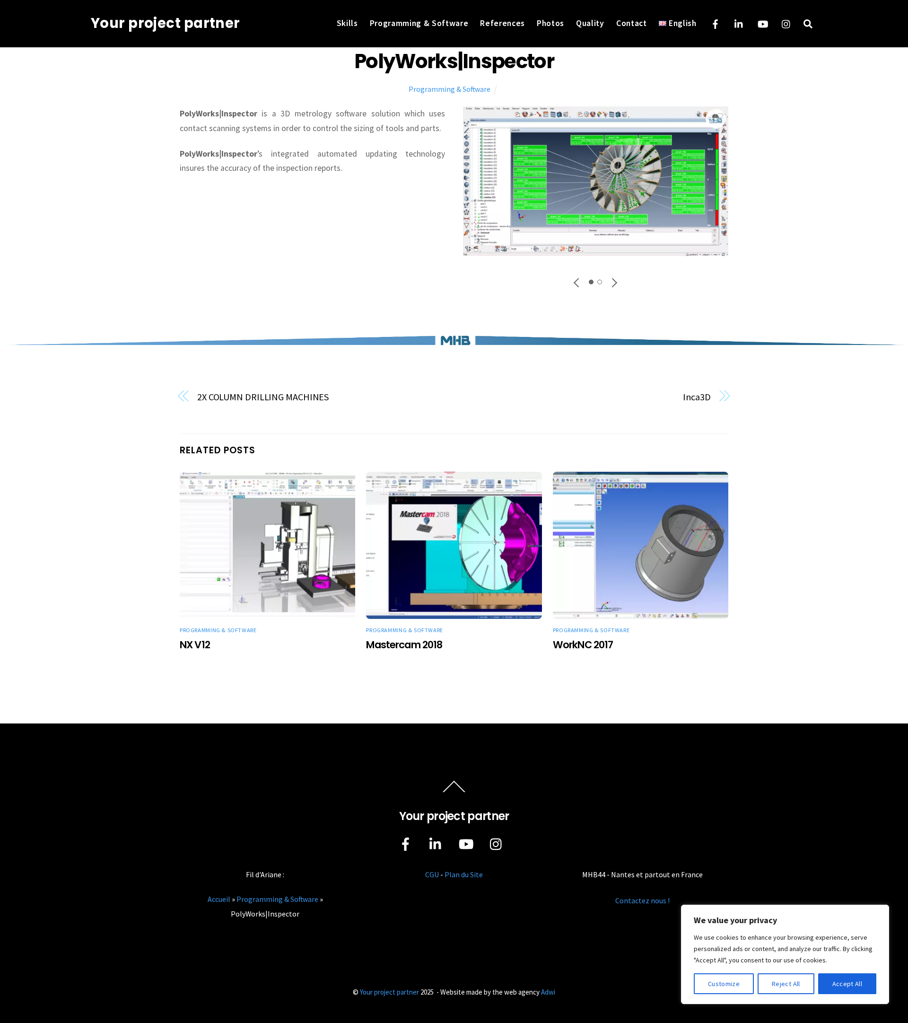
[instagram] (786, 23)
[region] (785, 954)
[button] (577, 282)
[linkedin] (739, 23)
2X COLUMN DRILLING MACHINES (263, 397)
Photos (550, 23)
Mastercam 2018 (404, 645)
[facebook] (715, 23)
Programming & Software (419, 23)
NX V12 (195, 645)
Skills (347, 23)
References (502, 23)
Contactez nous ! (642, 900)
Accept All (847, 983)
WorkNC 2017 (583, 645)
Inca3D (697, 397)
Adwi (548, 992)
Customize (724, 983)
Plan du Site (464, 874)
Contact (631, 23)
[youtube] (762, 23)
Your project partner (389, 992)
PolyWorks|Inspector (454, 61)
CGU (432, 874)
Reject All (786, 983)
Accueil (219, 899)
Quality (590, 23)
